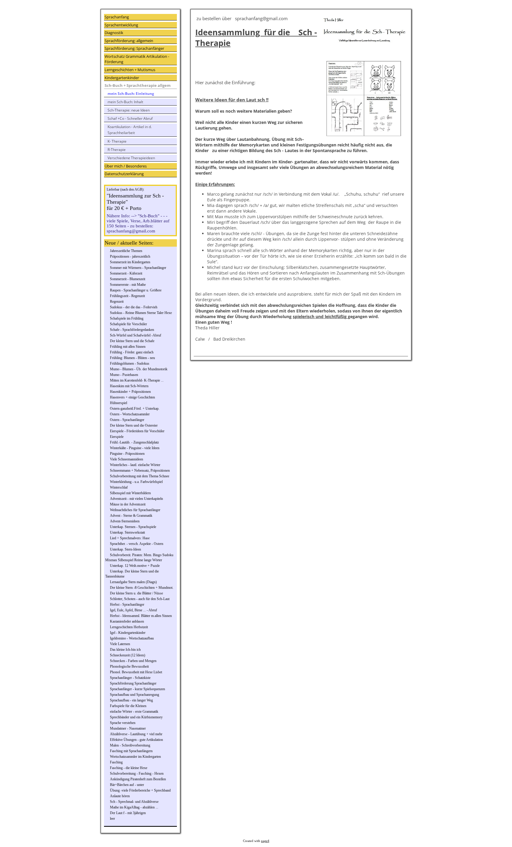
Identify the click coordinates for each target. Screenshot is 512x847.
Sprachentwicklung (121, 25)
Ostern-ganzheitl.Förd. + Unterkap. (134, 408)
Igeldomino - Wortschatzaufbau (132, 638)
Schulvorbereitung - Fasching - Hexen (137, 773)
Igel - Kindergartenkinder (127, 633)
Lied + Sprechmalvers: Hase (130, 538)
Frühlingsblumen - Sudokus (129, 363)
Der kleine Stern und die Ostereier (134, 425)
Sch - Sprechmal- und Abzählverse (134, 802)
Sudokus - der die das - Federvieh (133, 307)
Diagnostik (114, 32)
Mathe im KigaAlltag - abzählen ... (134, 807)
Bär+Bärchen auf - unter (127, 785)
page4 (265, 841)
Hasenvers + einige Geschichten (132, 397)
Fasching (116, 762)
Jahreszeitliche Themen (126, 251)
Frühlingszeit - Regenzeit (127, 296)
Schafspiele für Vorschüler (128, 324)
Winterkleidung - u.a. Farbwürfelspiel (136, 482)
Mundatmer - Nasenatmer (128, 728)
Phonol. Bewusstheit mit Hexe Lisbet (136, 672)
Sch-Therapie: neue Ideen (129, 110)
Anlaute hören (120, 796)
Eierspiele (117, 437)
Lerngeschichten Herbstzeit (129, 627)
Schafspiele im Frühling (126, 318)
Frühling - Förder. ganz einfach (131, 352)
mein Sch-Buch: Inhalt (125, 101)
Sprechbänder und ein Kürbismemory (136, 717)
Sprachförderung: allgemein (129, 40)
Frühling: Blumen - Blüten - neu (132, 358)
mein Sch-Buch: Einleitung (131, 93)
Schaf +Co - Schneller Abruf (130, 118)
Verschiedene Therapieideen (131, 157)
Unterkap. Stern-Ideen (125, 549)
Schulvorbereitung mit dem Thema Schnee (139, 476)
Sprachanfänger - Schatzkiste (130, 678)
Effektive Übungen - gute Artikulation (136, 740)
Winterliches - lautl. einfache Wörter (135, 465)
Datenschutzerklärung (124, 173)
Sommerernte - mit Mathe (128, 285)
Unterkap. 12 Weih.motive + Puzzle (135, 566)
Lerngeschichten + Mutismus (130, 69)
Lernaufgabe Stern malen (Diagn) (133, 582)
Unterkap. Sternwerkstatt (127, 532)
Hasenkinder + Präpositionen (130, 392)
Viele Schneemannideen (126, 459)
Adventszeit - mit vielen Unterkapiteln (136, 499)
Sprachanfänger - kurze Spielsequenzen (137, 689)
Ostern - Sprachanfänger (127, 420)
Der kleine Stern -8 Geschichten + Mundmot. (141, 588)
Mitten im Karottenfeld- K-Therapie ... (137, 380)
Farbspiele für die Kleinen (128, 706)
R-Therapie (117, 149)
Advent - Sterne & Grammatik (131, 515)
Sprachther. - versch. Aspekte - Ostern (136, 544)
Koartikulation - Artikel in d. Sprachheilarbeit (130, 129)
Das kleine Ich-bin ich (125, 649)
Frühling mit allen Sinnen (127, 346)
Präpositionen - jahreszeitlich (130, 256)
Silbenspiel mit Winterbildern (130, 493)
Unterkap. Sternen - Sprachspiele (133, 527)
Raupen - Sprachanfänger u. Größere (135, 290)
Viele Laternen (120, 644)
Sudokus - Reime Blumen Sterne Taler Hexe (141, 313)
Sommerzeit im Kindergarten (130, 262)
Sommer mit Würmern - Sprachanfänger (138, 268)
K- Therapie (117, 141)
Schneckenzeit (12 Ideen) (127, 655)
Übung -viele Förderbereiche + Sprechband (140, 790)
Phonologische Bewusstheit (129, 666)
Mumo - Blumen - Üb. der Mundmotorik (138, 369)
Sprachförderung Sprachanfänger (133, 683)
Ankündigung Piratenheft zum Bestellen (138, 779)
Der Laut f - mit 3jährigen (128, 813)
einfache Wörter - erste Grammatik (134, 711)
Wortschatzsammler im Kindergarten (135, 757)
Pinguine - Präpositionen (127, 454)
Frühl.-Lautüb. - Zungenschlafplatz (134, 442)
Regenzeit (117, 301)
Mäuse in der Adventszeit (127, 504)
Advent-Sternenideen (125, 521)
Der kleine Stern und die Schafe (132, 341)
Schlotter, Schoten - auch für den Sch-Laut (139, 599)
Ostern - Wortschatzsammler (130, 414)
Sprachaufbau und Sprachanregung (134, 695)
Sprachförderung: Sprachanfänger (134, 48)
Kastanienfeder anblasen (127, 621)
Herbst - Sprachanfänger (127, 604)
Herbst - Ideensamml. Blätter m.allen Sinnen (141, 616)
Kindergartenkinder (122, 77)
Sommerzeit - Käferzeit (126, 273)
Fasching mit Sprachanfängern (131, 751)
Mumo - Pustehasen (124, 375)
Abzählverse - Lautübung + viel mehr (136, 734)
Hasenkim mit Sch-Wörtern (129, 386)
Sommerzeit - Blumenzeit (127, 279)
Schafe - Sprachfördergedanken (132, 330)
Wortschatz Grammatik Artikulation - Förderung (137, 59)
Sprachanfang (117, 17)
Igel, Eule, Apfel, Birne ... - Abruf (133, 610)
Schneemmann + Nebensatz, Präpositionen (140, 470)
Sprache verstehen (122, 723)
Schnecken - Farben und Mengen (133, 661)
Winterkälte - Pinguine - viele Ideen (134, 448)
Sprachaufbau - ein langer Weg (131, 700)
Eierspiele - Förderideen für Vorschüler (137, 431)
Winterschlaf (119, 487)
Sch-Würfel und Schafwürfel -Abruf (135, 335)
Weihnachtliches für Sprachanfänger (135, 510)
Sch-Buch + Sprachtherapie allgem (138, 85)
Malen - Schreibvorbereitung (130, 745)
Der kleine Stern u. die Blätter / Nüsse (136, 593)
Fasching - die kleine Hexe (128, 768)
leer (112, 818)
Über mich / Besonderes (126, 166)
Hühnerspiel (118, 403)
